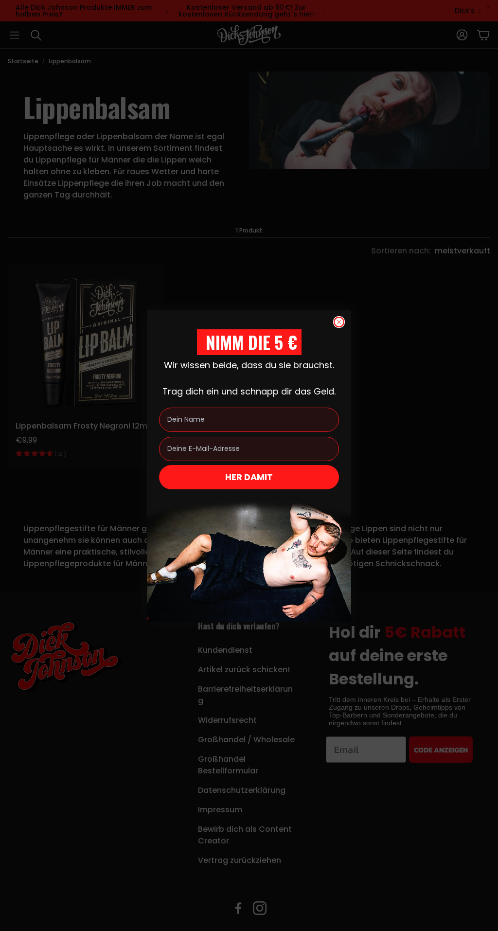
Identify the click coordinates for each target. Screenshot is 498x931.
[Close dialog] (339, 322)
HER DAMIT (249, 477)
